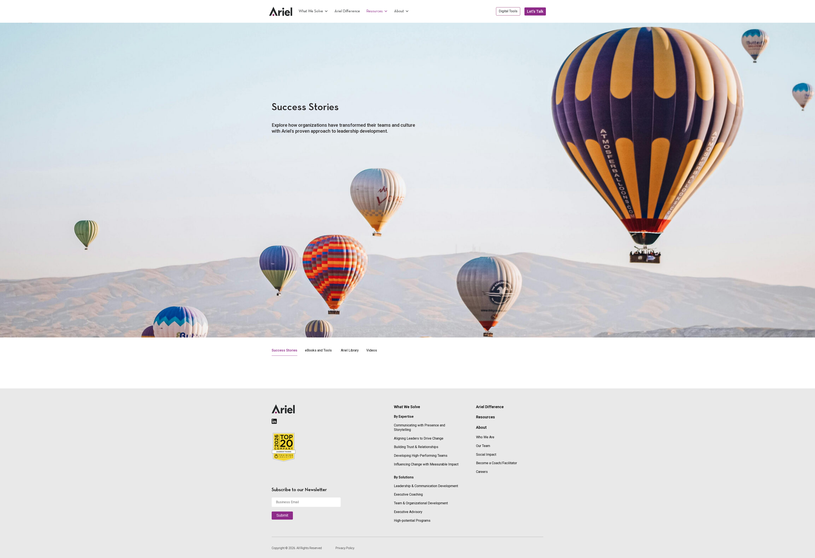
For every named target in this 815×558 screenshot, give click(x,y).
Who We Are (485, 437)
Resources (374, 11)
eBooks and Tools (318, 350)
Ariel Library (350, 350)
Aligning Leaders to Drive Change (418, 438)
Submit (282, 515)
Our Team (483, 446)
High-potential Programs (412, 521)
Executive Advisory (408, 512)
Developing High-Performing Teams (420, 456)
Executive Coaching (408, 494)
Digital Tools (508, 11)
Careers (482, 472)
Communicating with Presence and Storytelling (419, 427)
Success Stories (284, 350)
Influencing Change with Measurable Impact (426, 464)
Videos (371, 350)
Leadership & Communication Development (426, 486)
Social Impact (486, 455)
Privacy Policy (345, 548)
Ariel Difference (347, 11)
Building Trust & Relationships (416, 447)
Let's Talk (535, 11)
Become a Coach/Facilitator (496, 463)
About (399, 11)
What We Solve (311, 11)
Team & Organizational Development (421, 503)
